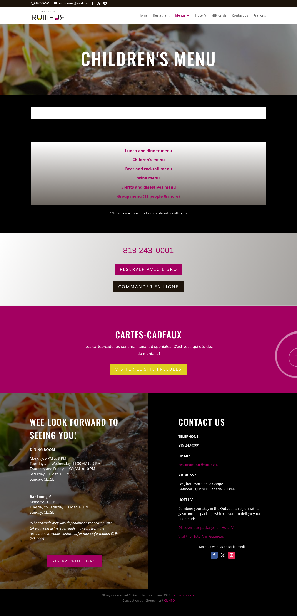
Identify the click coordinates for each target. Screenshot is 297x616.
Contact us (240, 15)
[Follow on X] (222, 555)
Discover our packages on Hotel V (206, 527)
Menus (180, 15)
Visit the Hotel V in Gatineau (201, 536)
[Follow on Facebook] (214, 555)
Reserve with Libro (74, 561)
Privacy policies (185, 595)
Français (260, 15)
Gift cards (219, 15)
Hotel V (200, 15)
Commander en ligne (148, 287)
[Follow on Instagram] (231, 555)
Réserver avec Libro (148, 269)
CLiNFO (169, 600)
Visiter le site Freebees (148, 369)
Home (142, 15)
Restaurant (161, 15)
